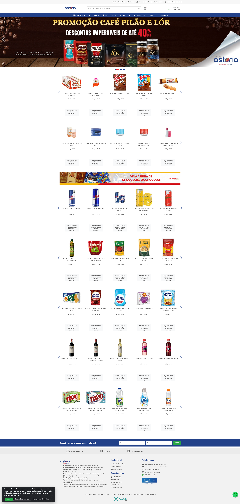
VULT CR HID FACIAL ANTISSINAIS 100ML (144, 144)
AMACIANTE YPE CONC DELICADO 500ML (144, 409)
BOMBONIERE (117, 482)
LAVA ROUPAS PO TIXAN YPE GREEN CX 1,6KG (72, 409)
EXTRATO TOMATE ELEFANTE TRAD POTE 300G (96, 259)
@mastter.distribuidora (151, 469)
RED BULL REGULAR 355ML (95, 209)
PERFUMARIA (117, 487)
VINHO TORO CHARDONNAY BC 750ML (120, 359)
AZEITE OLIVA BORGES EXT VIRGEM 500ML (71, 259)
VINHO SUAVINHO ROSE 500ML (144, 359)
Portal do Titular (116, 466)
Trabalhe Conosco (116, 469)
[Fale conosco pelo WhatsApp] (235, 494)
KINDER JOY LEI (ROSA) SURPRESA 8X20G (95, 94)
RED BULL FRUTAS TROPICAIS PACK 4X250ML (144, 210)
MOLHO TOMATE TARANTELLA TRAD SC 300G (168, 259)
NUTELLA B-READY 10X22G (168, 93)
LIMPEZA (116, 485)
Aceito (9, 499)
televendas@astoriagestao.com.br (155, 464)
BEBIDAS (116, 479)
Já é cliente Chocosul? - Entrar (124, 2)
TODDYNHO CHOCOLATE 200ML (120, 93)
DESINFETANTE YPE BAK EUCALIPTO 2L (120, 409)
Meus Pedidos (76, 451)
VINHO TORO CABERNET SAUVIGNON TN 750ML (96, 359)
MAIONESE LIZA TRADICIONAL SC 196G (144, 259)
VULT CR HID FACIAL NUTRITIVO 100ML (120, 144)
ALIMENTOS (117, 477)
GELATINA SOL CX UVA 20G (144, 309)
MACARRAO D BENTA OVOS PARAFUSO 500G (168, 309)
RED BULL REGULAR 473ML (71, 209)
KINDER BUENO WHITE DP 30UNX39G (72, 94)
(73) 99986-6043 (174, 9)
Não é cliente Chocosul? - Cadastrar (150, 2)
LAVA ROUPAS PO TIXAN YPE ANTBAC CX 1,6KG (96, 409)
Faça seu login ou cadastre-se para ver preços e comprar (71, 113)
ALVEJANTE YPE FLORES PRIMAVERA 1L (168, 409)
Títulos (107, 451)
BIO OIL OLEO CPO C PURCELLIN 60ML (72, 144)
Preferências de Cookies (41, 499)
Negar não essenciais (22, 499)
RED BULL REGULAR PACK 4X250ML (120, 210)
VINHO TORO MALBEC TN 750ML (71, 359)
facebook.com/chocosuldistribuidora (156, 467)
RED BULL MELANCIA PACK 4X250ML (168, 210)
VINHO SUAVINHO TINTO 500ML (168, 359)
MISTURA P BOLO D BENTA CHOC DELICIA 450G (95, 309)
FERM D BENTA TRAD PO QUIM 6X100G (120, 309)
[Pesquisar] (139, 8)
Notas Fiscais (137, 451)
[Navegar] (3, 39)
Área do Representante (174, 2)
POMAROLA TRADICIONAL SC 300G (120, 259)
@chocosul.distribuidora (152, 472)
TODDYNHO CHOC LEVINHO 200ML (144, 94)
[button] (115, 69)
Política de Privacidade (118, 464)
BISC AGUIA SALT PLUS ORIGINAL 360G (71, 309)
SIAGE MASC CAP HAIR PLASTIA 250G (96, 144)
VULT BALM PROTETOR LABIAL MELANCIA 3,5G (168, 144)
